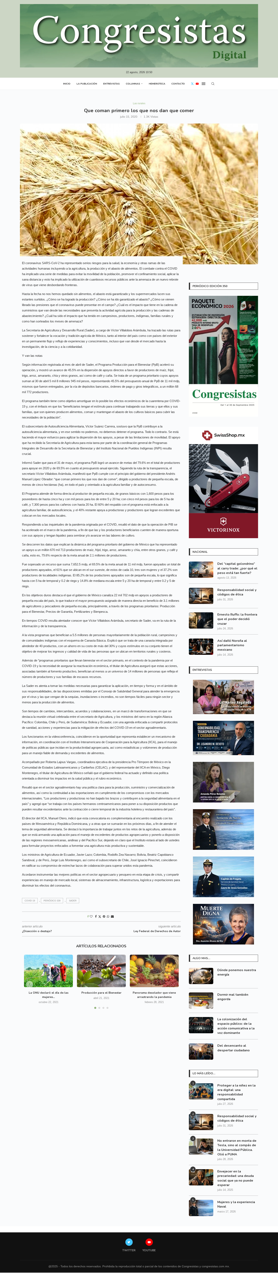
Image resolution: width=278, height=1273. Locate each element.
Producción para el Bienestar (101, 993)
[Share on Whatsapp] (108, 916)
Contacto (178, 83)
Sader (73, 900)
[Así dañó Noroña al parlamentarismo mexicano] (201, 647)
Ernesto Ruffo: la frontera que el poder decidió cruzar (237, 619)
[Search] (213, 84)
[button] (29, 984)
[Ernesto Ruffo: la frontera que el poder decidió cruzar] (201, 620)
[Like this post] (91, 916)
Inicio (66, 83)
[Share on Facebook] (96, 916)
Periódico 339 (52, 900)
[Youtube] (197, 84)
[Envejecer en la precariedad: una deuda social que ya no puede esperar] (201, 1177)
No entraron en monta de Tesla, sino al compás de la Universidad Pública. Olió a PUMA (236, 1148)
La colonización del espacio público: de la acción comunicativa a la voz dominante (236, 1026)
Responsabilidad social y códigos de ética (236, 592)
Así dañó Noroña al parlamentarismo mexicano (232, 645)
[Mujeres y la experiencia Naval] (201, 1208)
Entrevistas (111, 83)
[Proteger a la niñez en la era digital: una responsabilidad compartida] (201, 1091)
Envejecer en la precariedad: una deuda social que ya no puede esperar (235, 1178)
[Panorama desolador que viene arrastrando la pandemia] (154, 971)
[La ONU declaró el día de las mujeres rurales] (48, 971)
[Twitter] (192, 84)
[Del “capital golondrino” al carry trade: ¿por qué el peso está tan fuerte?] (201, 570)
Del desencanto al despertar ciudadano (233, 1047)
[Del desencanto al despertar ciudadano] (201, 1051)
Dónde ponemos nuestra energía (236, 972)
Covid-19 (30, 900)
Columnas (133, 83)
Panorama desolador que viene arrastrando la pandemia (154, 995)
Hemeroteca (157, 83)
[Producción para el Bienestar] (101, 971)
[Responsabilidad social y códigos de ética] (201, 596)
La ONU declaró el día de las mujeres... (48, 995)
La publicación (87, 83)
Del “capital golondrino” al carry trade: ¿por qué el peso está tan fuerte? (237, 568)
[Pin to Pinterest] (104, 916)
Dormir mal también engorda (232, 996)
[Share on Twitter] (99, 916)
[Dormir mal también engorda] (201, 1000)
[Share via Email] (112, 916)
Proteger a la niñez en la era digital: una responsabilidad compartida (236, 1092)
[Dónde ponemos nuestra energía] (201, 976)
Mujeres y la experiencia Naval (236, 1204)
